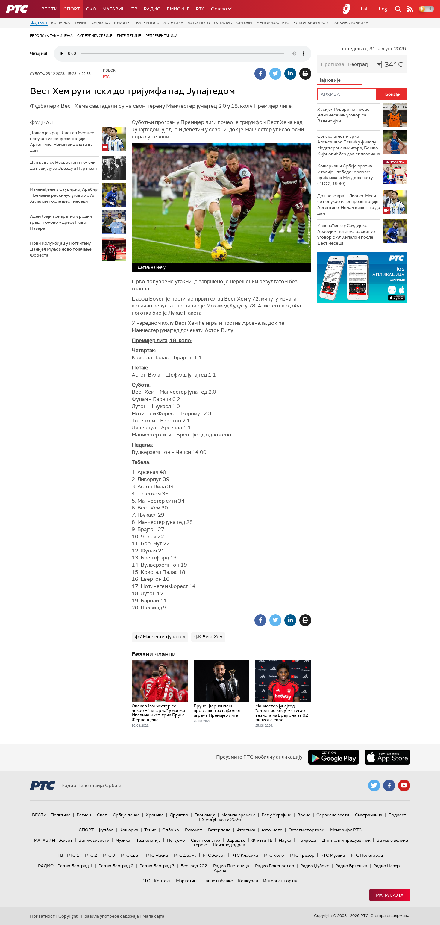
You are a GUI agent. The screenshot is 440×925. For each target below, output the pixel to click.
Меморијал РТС (272, 22)
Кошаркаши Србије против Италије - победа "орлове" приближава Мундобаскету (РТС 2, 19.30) (345, 174)
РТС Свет (130, 855)
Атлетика (173, 22)
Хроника (155, 815)
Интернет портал (280, 880)
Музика (122, 840)
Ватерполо (147, 22)
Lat (364, 9)
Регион (84, 815)
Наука (285, 840)
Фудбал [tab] (42, 122)
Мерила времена (238, 815)
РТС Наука (157, 855)
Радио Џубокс (314, 865)
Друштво (179, 815)
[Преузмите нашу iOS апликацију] (387, 757)
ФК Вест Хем (208, 637)
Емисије (178, 9)
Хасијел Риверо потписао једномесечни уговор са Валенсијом (343, 115)
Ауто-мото (199, 22)
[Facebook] (260, 74)
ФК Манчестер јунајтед (160, 637)
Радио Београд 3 (157, 865)
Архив (220, 870)
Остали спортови (233, 22)
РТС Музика (333, 855)
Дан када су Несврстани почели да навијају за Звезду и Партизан (63, 165)
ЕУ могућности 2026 (220, 819)
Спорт (71, 9)
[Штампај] (305, 74)
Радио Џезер (386, 865)
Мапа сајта (389, 895)
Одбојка (101, 22)
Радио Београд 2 (115, 865)
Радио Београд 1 (74, 865)
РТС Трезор (302, 855)
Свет (102, 815)
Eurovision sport (311, 22)
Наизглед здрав (229, 844)
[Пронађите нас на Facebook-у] (389, 785)
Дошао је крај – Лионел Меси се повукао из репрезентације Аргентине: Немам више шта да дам (62, 141)
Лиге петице (129, 36)
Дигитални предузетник (346, 840)
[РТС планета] (346, 9)
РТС (200, 9)
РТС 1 (73, 855)
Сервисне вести (332, 815)
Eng (383, 9)
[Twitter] (275, 74)
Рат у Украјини (276, 815)
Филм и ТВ (262, 840)
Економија (205, 815)
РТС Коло (274, 855)
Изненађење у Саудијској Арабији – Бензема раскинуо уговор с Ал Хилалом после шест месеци (64, 195)
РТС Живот (214, 855)
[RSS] (410, 9)
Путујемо (176, 840)
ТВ (134, 9)
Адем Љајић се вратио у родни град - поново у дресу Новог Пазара (61, 222)
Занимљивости (93, 840)
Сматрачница (368, 815)
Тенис (81, 22)
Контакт (162, 880)
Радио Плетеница (231, 865)
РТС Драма (185, 855)
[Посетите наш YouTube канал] (404, 785)
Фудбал (39, 22)
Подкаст (397, 815)
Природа (306, 840)
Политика (61, 815)
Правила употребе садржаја (110, 916)
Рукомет (123, 22)
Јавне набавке (218, 880)
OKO (91, 9)
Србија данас (126, 815)
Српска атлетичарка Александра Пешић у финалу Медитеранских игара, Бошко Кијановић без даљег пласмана (348, 145)
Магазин (113, 9)
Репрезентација (161, 36)
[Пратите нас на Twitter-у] (374, 785)
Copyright (68, 916)
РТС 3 (109, 855)
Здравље (235, 840)
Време (303, 815)
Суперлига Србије (94, 36)
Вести (49, 9)
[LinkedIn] (290, 74)
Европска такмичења (51, 36)
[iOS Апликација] (362, 277)
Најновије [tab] (329, 80)
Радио (152, 9)
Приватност (42, 916)
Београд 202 (193, 865)
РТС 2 (91, 855)
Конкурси (248, 880)
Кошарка (60, 22)
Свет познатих (205, 840)
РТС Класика (244, 855)
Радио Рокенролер (274, 865)
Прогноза (332, 64)
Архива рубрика (351, 22)
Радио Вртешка (351, 865)
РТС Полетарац (367, 855)
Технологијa (148, 840)
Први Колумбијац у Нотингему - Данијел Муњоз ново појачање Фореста (61, 248)
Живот (65, 840)
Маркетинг (187, 880)
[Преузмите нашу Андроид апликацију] (333, 757)
